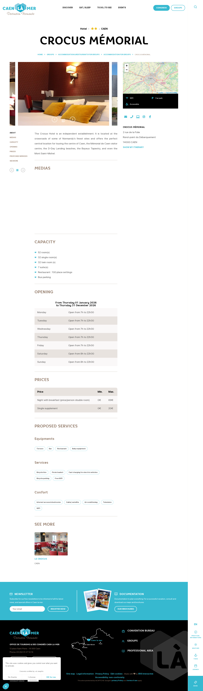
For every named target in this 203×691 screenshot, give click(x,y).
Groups (178, 8)
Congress (161, 8)
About (13, 133)
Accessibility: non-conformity (109, 677)
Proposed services (18, 156)
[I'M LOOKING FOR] (195, 7)
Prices (13, 151)
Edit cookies (116, 674)
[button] (5, 686)
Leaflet (160, 93)
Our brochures (126, 609)
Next (72, 119)
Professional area (140, 650)
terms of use (132, 680)
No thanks (12, 677)
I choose (31, 677)
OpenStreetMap (171, 93)
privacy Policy (117, 680)
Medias (13, 137)
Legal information (85, 674)
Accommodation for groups (117, 55)
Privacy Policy (102, 674)
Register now (58, 609)
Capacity (14, 142)
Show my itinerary (133, 147)
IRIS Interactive (145, 674)
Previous (54, 119)
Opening (13, 147)
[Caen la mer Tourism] (19, 9)
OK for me (51, 677)
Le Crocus (41, 559)
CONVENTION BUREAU (141, 630)
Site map (70, 674)
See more (14, 161)
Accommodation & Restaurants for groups (79, 55)
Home (40, 55)
